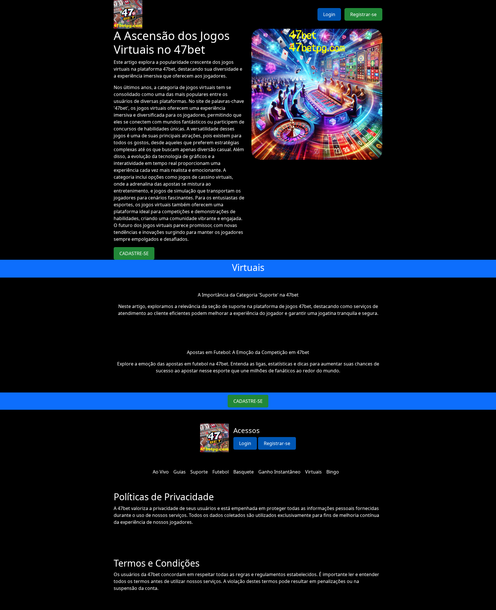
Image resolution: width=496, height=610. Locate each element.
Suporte (199, 472)
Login (329, 14)
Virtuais (313, 472)
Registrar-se (363, 14)
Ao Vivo (161, 472)
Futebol (220, 472)
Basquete (243, 472)
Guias (179, 472)
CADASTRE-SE (134, 253)
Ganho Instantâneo (279, 472)
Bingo (332, 472)
